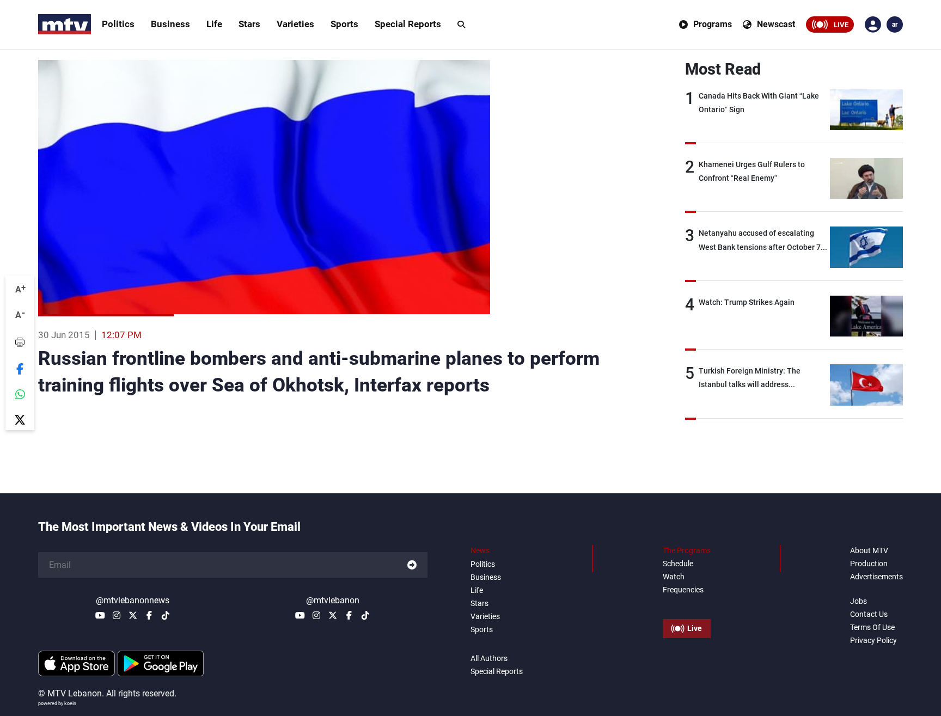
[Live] (687, 603)
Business (170, 24)
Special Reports (408, 24)
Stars (249, 24)
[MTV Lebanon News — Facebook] (149, 615)
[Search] (461, 24)
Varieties (295, 24)
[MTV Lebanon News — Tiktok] (165, 615)
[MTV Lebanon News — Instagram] (116, 615)
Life (214, 24)
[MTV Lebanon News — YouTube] (100, 615)
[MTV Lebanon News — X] (133, 615)
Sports (344, 24)
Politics (118, 24)
